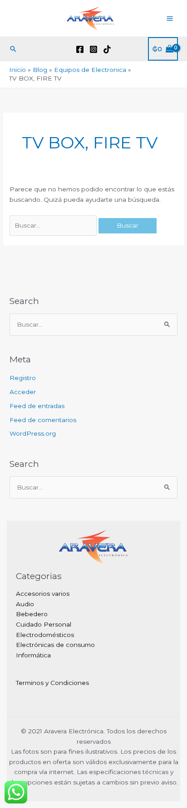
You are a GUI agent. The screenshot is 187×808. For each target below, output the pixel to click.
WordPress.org (33, 433)
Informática (33, 655)
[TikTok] (107, 49)
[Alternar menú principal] (170, 18)
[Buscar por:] (54, 225)
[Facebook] (80, 49)
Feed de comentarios (43, 419)
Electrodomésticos (45, 634)
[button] (13, 49)
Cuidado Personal (43, 624)
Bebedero (32, 614)
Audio (25, 604)
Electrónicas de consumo (55, 644)
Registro (23, 377)
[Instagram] (93, 49)
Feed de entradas (37, 405)
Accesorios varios (42, 593)
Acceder (23, 391)
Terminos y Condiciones (52, 682)
